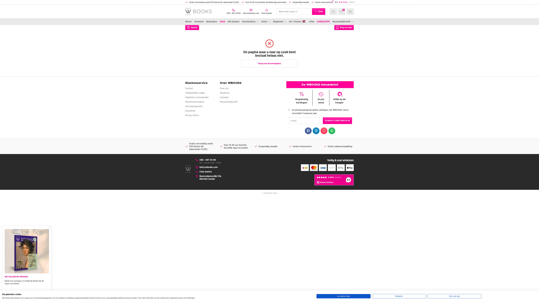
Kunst (264, 21)
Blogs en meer (345, 27)
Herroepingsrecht (194, 106)
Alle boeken (233, 21)
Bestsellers (211, 21)
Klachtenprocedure (194, 101)
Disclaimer (190, 110)
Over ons (224, 88)
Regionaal (278, 21)
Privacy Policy (192, 115)
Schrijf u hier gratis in (337, 121)
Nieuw (188, 21)
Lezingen (224, 97)
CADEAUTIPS (323, 21)
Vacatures (224, 92)
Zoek (320, 11)
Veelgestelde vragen (195, 92)
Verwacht (199, 21)
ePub (311, 21)
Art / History (295, 21)
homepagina (275, 63)
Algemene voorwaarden (197, 97)
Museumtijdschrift (341, 21)
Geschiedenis (248, 21)
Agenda (193, 27)
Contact (189, 88)
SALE (222, 21)
